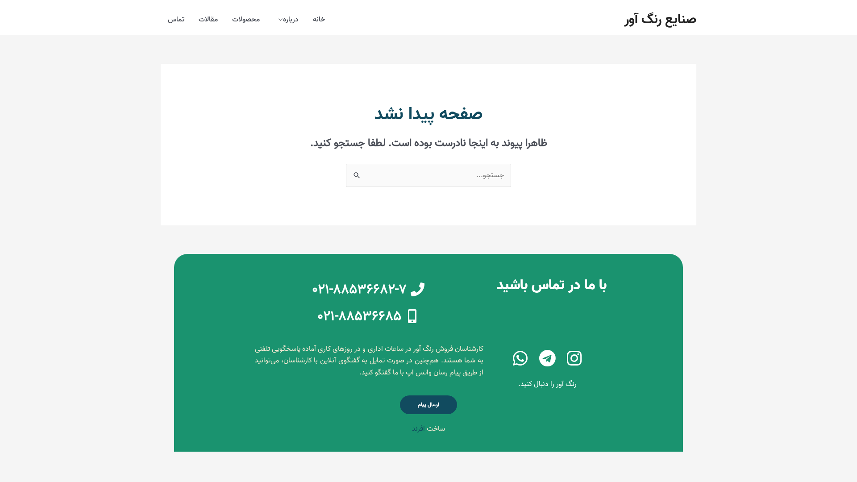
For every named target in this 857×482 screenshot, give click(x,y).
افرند (418, 429)
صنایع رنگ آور (660, 19)
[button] (428, 404)
